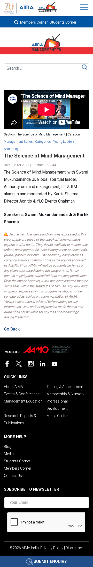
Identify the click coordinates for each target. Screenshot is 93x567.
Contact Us (13, 475)
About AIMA (13, 387)
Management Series (18, 141)
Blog (7, 446)
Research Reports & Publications (20, 419)
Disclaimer (74, 548)
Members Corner (34, 22)
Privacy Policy (51, 548)
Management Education (23, 401)
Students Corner (63, 22)
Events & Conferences (22, 394)
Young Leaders (64, 141)
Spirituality (11, 149)
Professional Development (57, 405)
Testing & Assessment (65, 387)
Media (9, 454)
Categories (43, 141)
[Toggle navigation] (84, 7)
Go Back (12, 329)
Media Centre (57, 416)
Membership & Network (65, 394)
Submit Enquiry (50, 561)
